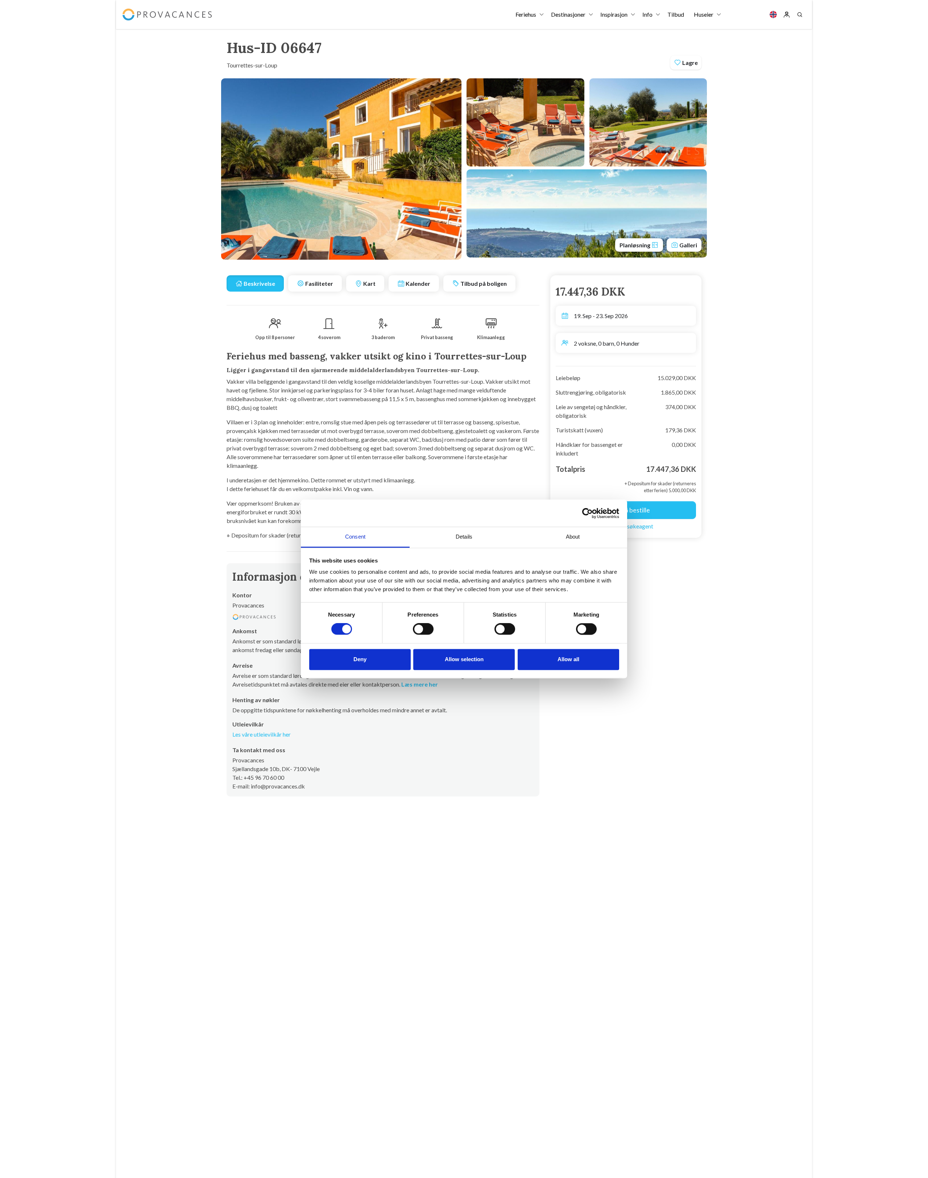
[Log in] (786, 14)
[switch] (423, 629)
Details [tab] (464, 537)
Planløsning (635, 245)
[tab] (255, 283)
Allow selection (464, 659)
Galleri (687, 245)
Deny (359, 659)
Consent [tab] (355, 537)
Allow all (568, 659)
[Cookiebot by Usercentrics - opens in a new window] (587, 513)
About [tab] (573, 537)
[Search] (799, 14)
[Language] (773, 14)
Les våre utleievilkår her (261, 734)
